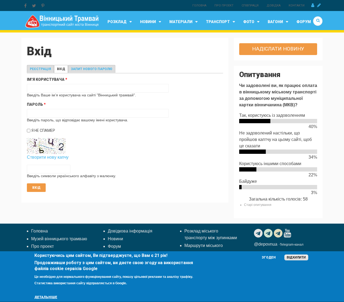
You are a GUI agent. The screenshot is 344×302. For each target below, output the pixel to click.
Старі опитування (257, 205)
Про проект (224, 5)
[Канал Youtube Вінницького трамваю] (288, 233)
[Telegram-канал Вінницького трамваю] (259, 233)
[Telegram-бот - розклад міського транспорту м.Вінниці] (279, 233)
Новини (148, 22)
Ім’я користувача (47, 79)
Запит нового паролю (91, 69)
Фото (248, 22)
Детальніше (45, 297)
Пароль (36, 104)
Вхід (62, 69)
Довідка (274, 5)
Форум (303, 22)
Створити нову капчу (48, 157)
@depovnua (265, 244)
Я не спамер (43, 130)
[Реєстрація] (319, 5)
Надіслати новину (278, 49)
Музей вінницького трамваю (59, 238)
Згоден (269, 257)
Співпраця (250, 5)
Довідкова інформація (130, 231)
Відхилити (296, 257)
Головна (199, 5)
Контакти (296, 5)
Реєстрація (40, 69)
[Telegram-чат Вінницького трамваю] (269, 233)
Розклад (117, 22)
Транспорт (218, 22)
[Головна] (61, 21)
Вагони (275, 22)
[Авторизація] (313, 5)
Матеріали (180, 22)
